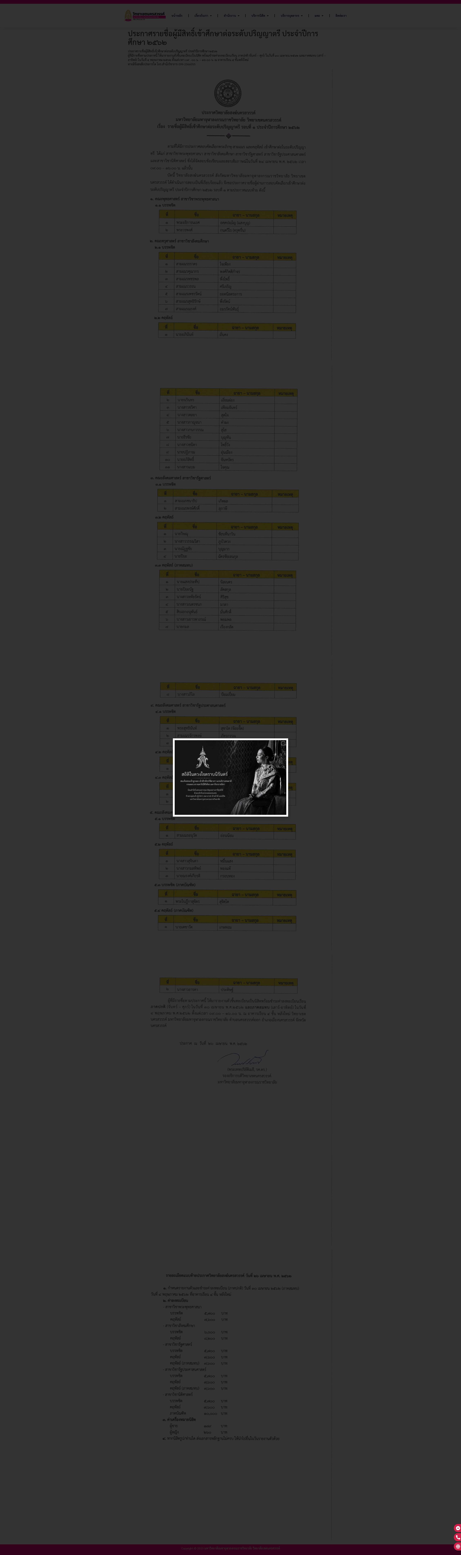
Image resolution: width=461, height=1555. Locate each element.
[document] (230, 777)
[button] (283, 743)
